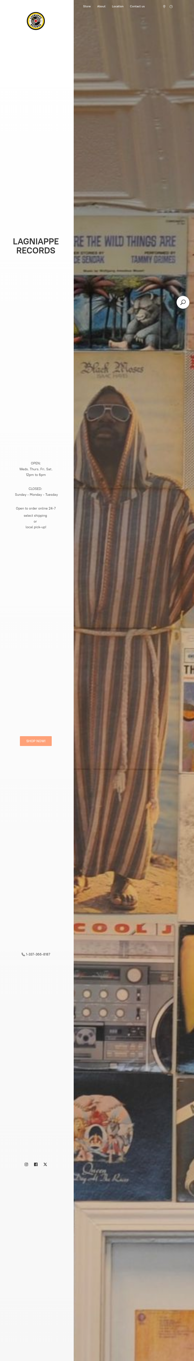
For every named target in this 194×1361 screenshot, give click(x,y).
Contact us (137, 6)
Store (87, 6)
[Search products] (183, 302)
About (101, 6)
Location (118, 6)
